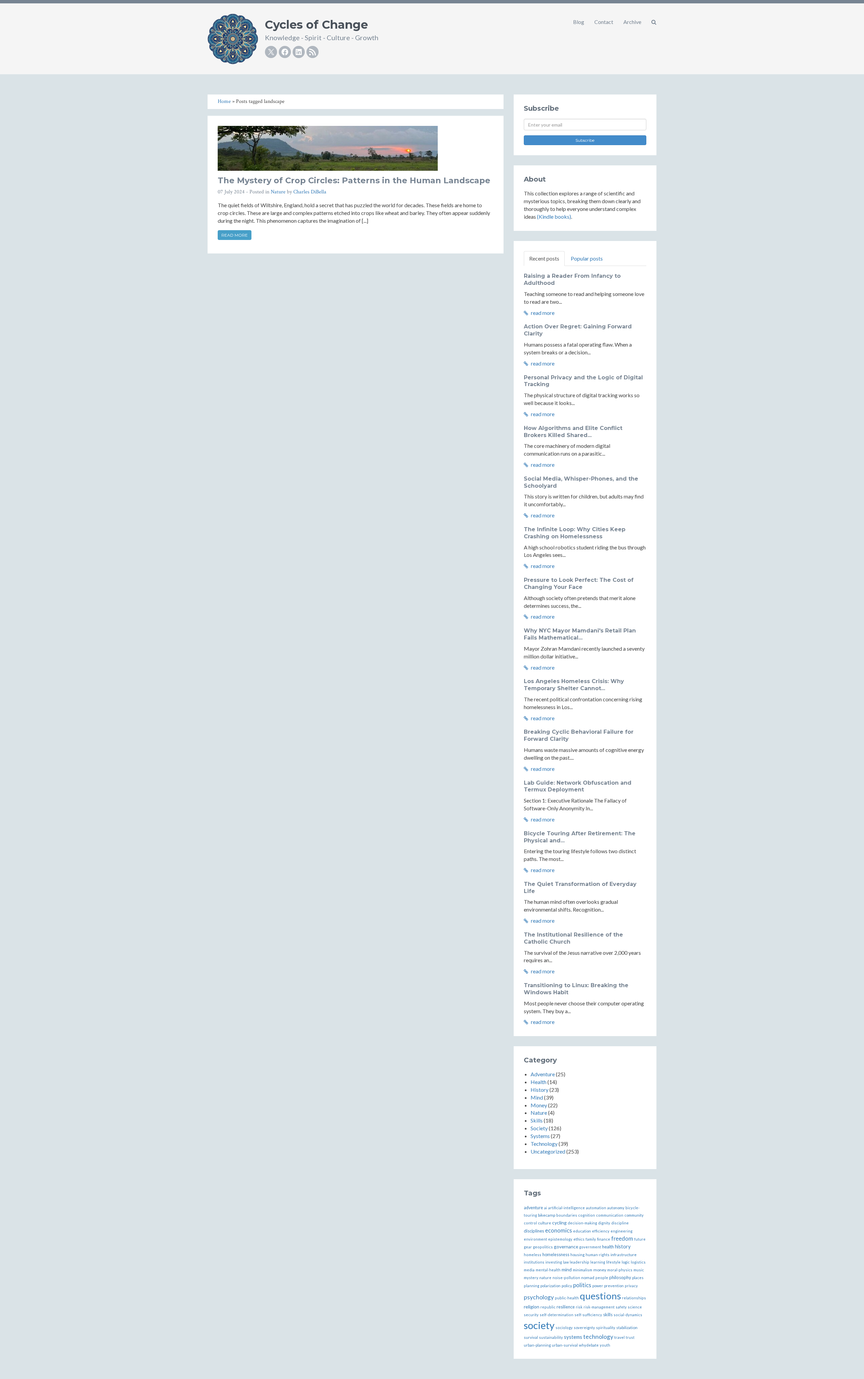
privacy (631, 1285)
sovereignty (584, 1327)
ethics (579, 1239)
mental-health (548, 1270)
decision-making (582, 1223)
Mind (537, 1097)
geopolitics (543, 1247)
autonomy (615, 1208)
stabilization (627, 1327)
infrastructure (624, 1254)
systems (573, 1337)
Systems (540, 1136)
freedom (622, 1238)
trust (630, 1337)
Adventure (543, 1074)
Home (224, 101)
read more (542, 312)
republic (548, 1307)
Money (539, 1105)
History (539, 1089)
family (591, 1239)
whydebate (589, 1345)
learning (597, 1262)
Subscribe (584, 140)
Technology (544, 1143)
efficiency (601, 1231)
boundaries (566, 1215)
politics (582, 1285)
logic (626, 1262)
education (582, 1231)
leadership (579, 1262)
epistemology (560, 1239)
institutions (534, 1262)
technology (598, 1336)
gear (528, 1247)
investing (553, 1262)
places (638, 1277)
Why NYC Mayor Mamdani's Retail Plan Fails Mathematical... (580, 634)
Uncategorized (548, 1151)
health (608, 1246)
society (539, 1325)
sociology (564, 1327)
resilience (566, 1306)
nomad (587, 1277)
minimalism (582, 1270)
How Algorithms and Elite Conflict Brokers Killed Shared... (573, 431)
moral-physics (619, 1270)
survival (531, 1337)
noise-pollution (566, 1277)
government (590, 1247)
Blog (578, 22)
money (599, 1269)
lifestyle (613, 1262)
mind (567, 1269)
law (566, 1262)
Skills (537, 1120)
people (601, 1277)
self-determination (556, 1315)
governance (566, 1246)
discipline (620, 1223)
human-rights (598, 1254)
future (640, 1239)
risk (579, 1307)
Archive (632, 22)
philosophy (620, 1277)
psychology (539, 1297)
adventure (533, 1207)
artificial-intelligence (566, 1208)
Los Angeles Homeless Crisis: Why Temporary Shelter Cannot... (574, 685)
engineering (621, 1231)
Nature (278, 191)
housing (577, 1254)
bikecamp (546, 1215)
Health (538, 1082)
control (530, 1223)
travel (619, 1337)
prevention (614, 1285)
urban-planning (537, 1345)
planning (531, 1285)
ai (545, 1208)
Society (539, 1128)
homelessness (555, 1254)
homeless (532, 1254)
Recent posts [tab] (544, 258)
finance (603, 1239)
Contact (603, 22)
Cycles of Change (316, 25)
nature (545, 1277)
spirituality (605, 1327)
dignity (604, 1223)
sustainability (551, 1337)
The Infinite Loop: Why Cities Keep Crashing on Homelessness (574, 533)
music (638, 1270)
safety (621, 1307)
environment (535, 1239)
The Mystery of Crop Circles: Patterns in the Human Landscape (354, 180)
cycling (559, 1222)
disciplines (534, 1231)
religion (531, 1306)
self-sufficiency (588, 1315)
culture (544, 1223)
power (597, 1285)
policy (567, 1285)
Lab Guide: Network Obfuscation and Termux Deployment (577, 786)
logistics (638, 1262)
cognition (586, 1215)
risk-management (599, 1307)
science (635, 1307)
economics (558, 1230)
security (531, 1315)
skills (608, 1314)
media (529, 1270)
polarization (550, 1285)
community (634, 1215)
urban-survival (565, 1345)
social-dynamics (628, 1315)
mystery (531, 1277)
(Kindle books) (554, 216)
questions (600, 1295)
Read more (234, 235)
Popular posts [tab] (587, 258)
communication (609, 1215)
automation (596, 1208)
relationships (634, 1298)
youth (605, 1345)
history (622, 1246)
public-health (567, 1298)
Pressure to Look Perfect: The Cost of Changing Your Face (578, 583)
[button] (654, 21)
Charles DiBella (309, 191)
